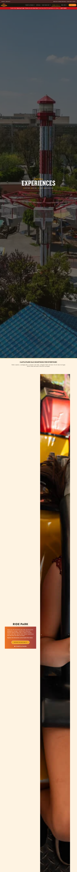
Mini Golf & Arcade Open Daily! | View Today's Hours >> (64, 1)
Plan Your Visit (46, 5)
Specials (38, 5)
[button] (41, 634)
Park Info (63, 5)
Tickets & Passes (29, 5)
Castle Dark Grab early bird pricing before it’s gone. (34, 8)
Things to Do (55, 5)
